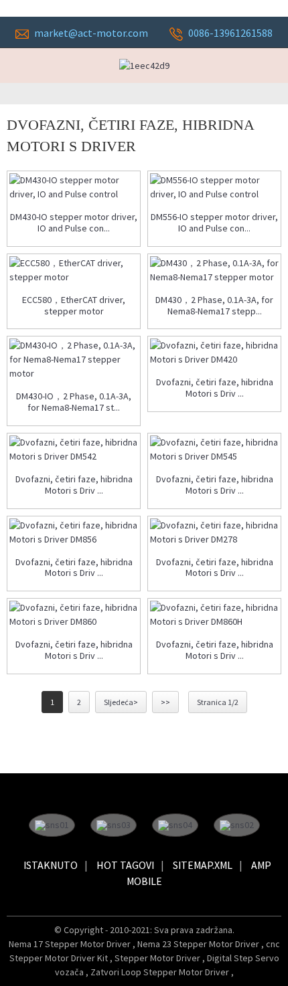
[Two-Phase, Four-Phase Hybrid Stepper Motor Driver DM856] (73, 532)
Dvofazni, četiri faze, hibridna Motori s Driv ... (214, 388)
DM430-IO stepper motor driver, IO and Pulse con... (73, 222)
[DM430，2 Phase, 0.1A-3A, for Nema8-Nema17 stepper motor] (214, 270)
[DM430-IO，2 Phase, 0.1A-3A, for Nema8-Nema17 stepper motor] (73, 359)
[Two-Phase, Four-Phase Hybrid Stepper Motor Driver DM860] (73, 615)
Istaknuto (50, 865)
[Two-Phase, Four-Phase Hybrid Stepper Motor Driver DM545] (214, 449)
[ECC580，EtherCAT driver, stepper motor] (73, 270)
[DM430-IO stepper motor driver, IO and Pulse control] (73, 187)
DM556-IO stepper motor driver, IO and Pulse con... (214, 222)
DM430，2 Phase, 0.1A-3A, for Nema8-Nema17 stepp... (214, 305)
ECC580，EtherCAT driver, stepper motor (73, 305)
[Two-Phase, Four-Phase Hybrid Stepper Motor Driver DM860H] (214, 615)
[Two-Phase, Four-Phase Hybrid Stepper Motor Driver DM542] (73, 449)
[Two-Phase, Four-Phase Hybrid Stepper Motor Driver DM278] (214, 532)
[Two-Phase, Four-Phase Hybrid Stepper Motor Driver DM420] (214, 352)
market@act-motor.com (91, 32)
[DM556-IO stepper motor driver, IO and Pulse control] (214, 187)
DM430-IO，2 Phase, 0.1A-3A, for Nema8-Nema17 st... (73, 402)
